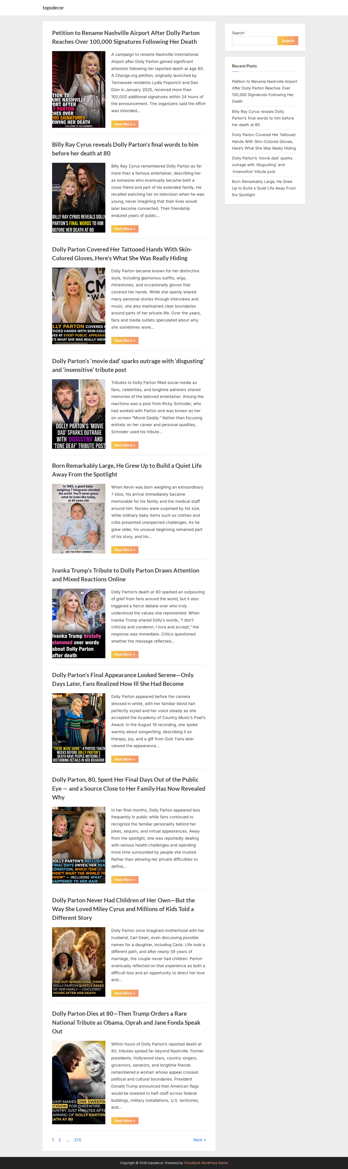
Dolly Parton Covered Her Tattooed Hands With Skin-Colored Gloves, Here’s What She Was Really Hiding (264, 141)
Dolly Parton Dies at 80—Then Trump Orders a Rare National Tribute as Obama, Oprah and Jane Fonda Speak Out (126, 1022)
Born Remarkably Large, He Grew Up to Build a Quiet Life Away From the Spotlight (264, 188)
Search (238, 33)
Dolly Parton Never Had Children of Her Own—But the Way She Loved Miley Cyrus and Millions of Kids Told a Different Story (123, 909)
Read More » (126, 125)
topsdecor (53, 7)
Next (197, 1140)
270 (77, 1140)
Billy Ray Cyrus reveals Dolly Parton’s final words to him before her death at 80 (263, 118)
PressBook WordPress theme (206, 1163)
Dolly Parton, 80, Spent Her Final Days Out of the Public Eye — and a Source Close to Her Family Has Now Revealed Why (128, 788)
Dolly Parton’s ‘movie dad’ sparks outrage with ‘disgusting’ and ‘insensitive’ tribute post (262, 165)
